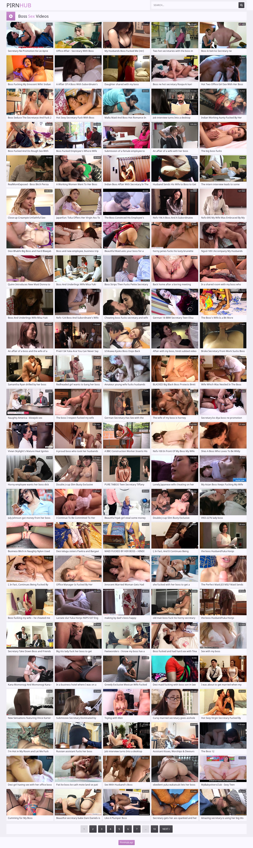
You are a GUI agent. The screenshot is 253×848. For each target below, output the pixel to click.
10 (154, 829)
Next (166, 829)
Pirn (18, 5)
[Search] (241, 5)
